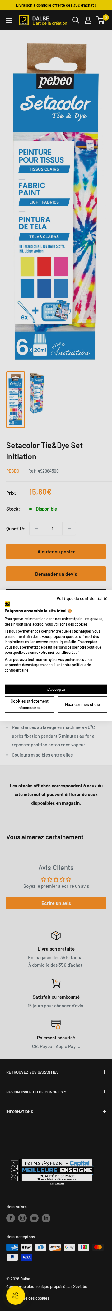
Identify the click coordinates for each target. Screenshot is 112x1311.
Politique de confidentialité (82, 598)
